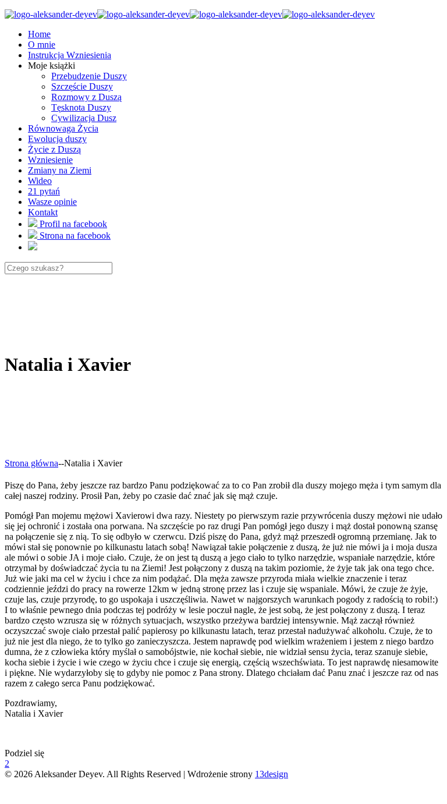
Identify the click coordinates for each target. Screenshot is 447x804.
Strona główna (31, 463)
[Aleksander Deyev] (190, 14)
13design (271, 774)
